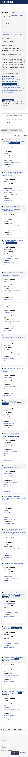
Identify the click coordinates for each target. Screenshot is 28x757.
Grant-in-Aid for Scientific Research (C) (12, 157)
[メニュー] (26, 2)
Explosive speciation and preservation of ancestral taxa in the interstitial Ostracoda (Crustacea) (12, 370)
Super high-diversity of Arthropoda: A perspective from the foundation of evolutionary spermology (13, 141)
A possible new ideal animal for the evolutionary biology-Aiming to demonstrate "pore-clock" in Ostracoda (12, 594)
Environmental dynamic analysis (14, 90)
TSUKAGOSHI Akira (8, 377)
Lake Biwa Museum (8, 200)
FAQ (2, 742)
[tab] (14, 115)
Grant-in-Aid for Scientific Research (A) (11, 548)
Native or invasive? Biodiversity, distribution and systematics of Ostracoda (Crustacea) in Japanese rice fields (13, 174)
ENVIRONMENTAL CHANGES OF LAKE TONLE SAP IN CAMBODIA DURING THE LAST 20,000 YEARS (13, 498)
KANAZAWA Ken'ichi (8, 312)
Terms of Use (4, 747)
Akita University (7, 362)
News (2, 745)
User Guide (3, 740)
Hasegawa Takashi (8, 216)
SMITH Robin (6, 281)
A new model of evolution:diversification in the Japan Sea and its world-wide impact (13, 242)
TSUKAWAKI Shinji (8, 506)
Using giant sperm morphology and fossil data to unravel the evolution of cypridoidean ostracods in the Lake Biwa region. (12, 274)
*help (25, 15)
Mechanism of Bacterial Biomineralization (13, 563)
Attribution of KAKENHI (6, 750)
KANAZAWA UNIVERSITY (9, 523)
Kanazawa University (8, 166)
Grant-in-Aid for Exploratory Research (11, 419)
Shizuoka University (8, 395)
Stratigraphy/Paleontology (8, 78)
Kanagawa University (8, 330)
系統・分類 (6, 486)
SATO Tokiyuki (7, 345)
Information (3, 737)
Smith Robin (6, 181)
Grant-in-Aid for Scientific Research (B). (12, 612)
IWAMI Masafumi (7, 603)
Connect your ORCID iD (17, 15)
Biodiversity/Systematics (8, 79)
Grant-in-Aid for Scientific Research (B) (11, 225)
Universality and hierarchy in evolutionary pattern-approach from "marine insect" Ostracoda (12, 435)
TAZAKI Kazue (7, 540)
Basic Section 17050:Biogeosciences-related (13, 162)
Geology (17, 85)
